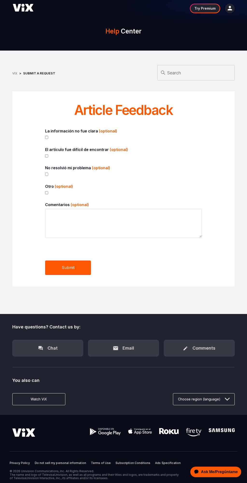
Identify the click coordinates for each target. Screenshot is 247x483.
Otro (59, 186)
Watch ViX (39, 399)
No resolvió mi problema (77, 167)
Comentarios (67, 204)
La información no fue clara (81, 131)
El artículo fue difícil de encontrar (86, 149)
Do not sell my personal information (60, 463)
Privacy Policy (20, 463)
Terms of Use (101, 463)
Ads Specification (168, 463)
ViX (14, 73)
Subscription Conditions (133, 463)
